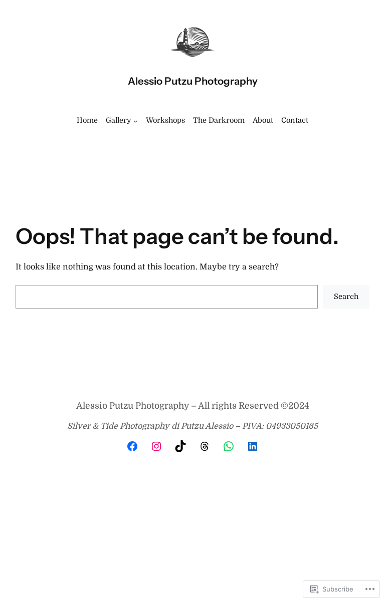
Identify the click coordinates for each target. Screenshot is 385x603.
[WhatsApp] (229, 446)
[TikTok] (180, 446)
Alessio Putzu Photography (193, 81)
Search (346, 296)
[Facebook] (132, 446)
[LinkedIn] (253, 446)
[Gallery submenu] (135, 120)
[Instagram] (156, 446)
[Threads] (205, 446)
